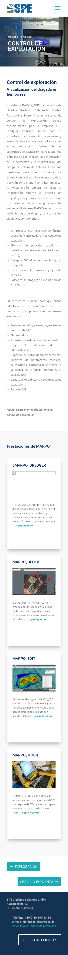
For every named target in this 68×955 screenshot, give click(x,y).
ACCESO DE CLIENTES (39, 939)
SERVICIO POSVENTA (36, 881)
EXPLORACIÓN (26, 866)
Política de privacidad (42, 926)
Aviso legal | (20, 926)
